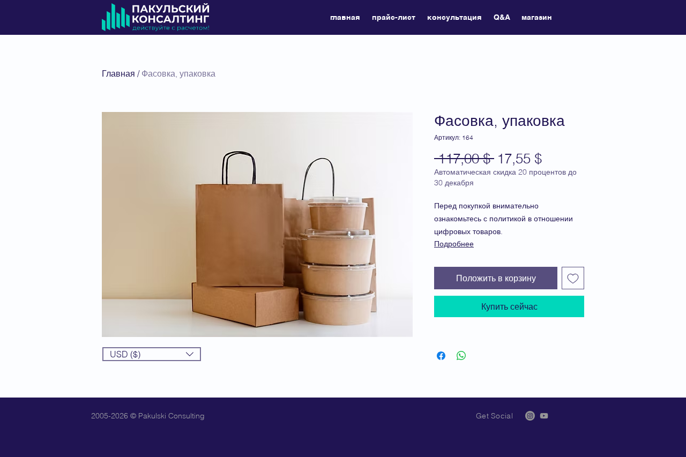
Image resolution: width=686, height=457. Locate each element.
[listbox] (151, 354)
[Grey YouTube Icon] (544, 416)
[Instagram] (530, 416)
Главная (118, 73)
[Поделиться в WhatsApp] (461, 355)
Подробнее (454, 244)
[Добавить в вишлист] (573, 278)
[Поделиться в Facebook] (441, 355)
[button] (151, 354)
